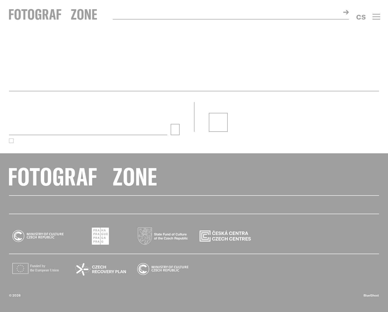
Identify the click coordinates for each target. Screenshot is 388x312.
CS (361, 17)
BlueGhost (371, 295)
